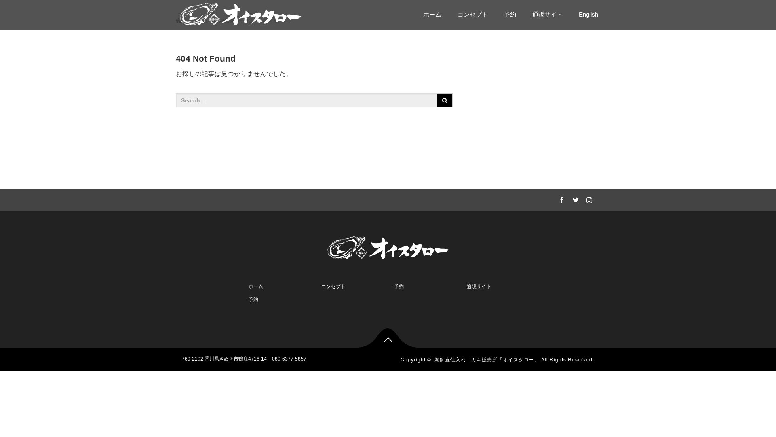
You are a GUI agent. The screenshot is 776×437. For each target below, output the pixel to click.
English (588, 14)
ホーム (432, 14)
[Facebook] (561, 199)
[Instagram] (588, 199)
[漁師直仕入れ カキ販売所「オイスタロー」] (240, 13)
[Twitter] (574, 199)
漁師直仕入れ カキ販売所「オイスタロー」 (487, 359)
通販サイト (547, 14)
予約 (510, 14)
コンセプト (473, 14)
